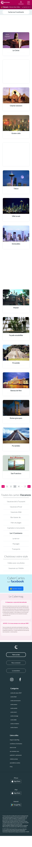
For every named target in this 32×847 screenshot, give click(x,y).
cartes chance (14, 727)
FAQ (11, 766)
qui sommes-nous (14, 751)
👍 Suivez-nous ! (16, 589)
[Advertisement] (16, 23)
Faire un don (16, 654)
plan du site (13, 747)
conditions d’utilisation (16, 743)
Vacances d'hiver (16, 507)
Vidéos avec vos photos (16, 563)
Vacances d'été (16, 512)
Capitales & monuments (16, 528)
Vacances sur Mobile (16, 568)
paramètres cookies (15, 763)
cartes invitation (14, 723)
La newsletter (16, 670)
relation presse (14, 759)
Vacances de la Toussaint (16, 501)
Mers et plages (16, 523)
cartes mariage (14, 716)
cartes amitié (13, 708)
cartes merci (13, 712)
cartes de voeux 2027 (16, 693)
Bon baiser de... (16, 517)
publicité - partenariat (16, 755)
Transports (16, 549)
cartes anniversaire (15, 700)
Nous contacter (16, 663)
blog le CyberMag (14, 740)
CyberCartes (16, 580)
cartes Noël (13, 696)
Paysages (16, 544)
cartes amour (13, 704)
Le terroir (16, 538)
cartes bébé (13, 719)
